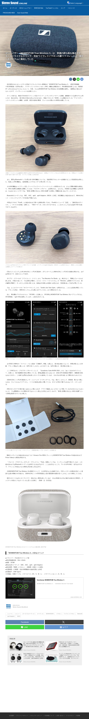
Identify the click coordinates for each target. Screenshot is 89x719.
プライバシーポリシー (22, 715)
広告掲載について (49, 715)
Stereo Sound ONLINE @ (20, 65)
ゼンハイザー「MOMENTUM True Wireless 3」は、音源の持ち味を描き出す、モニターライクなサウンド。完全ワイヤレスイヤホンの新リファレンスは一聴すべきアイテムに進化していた (44, 56)
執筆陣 (78, 715)
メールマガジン (70, 715)
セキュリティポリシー (36, 715)
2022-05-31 (16, 64)
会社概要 (11, 715)
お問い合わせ (59, 715)
